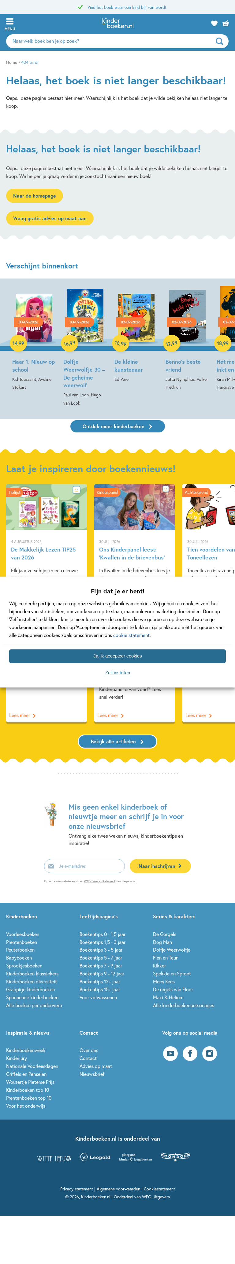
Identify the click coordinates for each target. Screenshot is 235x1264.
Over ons (89, 1050)
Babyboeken (19, 957)
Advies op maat (96, 1066)
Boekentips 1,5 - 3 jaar (102, 942)
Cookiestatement (159, 1189)
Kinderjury (16, 1058)
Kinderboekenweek (26, 1050)
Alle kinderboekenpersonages (183, 1005)
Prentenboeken (21, 942)
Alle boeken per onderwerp (34, 1005)
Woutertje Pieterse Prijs (30, 1082)
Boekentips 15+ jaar (100, 989)
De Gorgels (164, 934)
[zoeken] (221, 41)
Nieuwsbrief (92, 1074)
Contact (88, 1058)
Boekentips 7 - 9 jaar (101, 965)
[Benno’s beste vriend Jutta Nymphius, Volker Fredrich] (187, 338)
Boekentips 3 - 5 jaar (101, 949)
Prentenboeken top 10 (28, 1098)
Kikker (159, 965)
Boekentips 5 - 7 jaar (101, 957)
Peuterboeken (20, 949)
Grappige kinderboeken (30, 989)
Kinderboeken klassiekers (32, 973)
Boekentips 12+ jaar (100, 981)
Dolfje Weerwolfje (171, 949)
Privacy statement (76, 1189)
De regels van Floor (173, 989)
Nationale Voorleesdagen (32, 1066)
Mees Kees (164, 981)
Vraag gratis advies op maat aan (50, 218)
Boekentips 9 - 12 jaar (102, 973)
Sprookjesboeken (24, 965)
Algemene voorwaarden (118, 1189)
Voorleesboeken (22, 934)
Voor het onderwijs (25, 1105)
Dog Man (162, 942)
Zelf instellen (117, 673)
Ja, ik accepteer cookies (117, 656)
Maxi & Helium (168, 997)
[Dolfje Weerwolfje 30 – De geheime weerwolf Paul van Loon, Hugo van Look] (85, 346)
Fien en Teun (165, 957)
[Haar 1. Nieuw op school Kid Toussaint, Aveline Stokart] (34, 338)
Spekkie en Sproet (172, 973)
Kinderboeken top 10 (27, 1090)
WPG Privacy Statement (99, 881)
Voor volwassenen (98, 997)
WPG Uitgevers (156, 1197)
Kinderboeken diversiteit (31, 981)
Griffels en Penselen (26, 1074)
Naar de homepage (34, 195)
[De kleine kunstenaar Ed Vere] (136, 334)
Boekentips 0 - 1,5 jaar (102, 934)
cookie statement (131, 635)
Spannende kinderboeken (32, 997)
